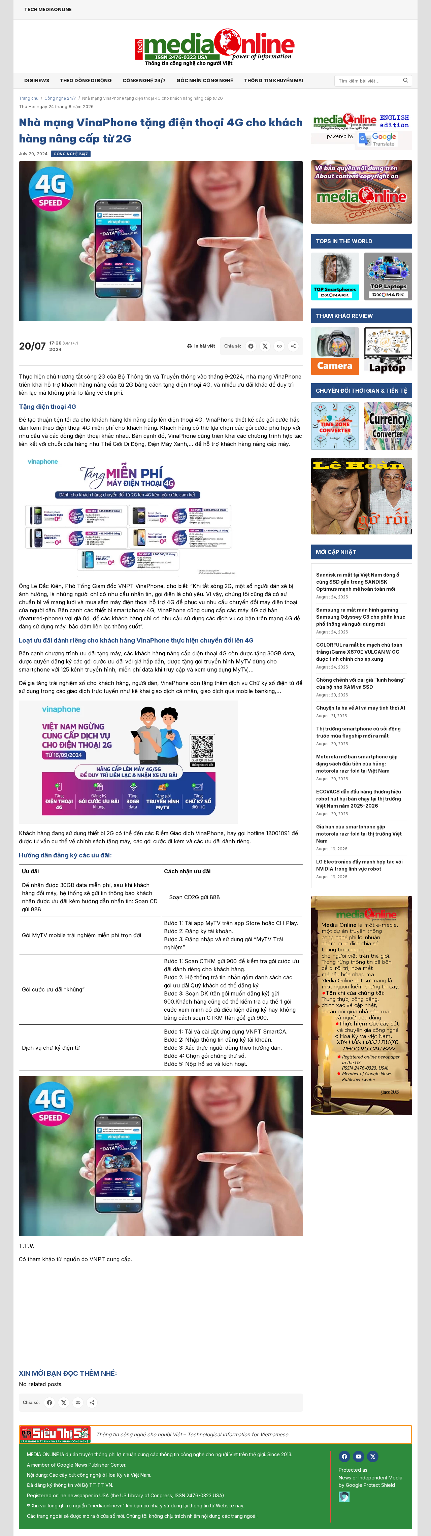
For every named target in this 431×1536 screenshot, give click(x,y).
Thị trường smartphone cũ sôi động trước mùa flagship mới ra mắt (358, 732)
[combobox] (373, 81)
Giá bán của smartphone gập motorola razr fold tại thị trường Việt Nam (359, 834)
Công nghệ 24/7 (144, 80)
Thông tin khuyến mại (273, 80)
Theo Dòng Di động (86, 80)
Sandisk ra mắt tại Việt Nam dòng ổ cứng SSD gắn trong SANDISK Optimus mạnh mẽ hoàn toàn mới (357, 582)
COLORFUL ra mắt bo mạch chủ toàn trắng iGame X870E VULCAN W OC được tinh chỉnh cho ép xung (359, 652)
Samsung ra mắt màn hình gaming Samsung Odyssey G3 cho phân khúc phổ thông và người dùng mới (360, 617)
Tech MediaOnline (48, 9)
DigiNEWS (36, 80)
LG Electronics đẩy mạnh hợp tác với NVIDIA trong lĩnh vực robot (359, 865)
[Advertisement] (161, 1316)
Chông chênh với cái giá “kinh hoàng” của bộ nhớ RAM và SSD (360, 683)
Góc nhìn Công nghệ (204, 80)
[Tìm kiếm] (405, 81)
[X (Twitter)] (372, 1456)
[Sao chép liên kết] (279, 346)
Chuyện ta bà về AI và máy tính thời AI (360, 708)
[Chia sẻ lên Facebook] (251, 346)
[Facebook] (344, 1456)
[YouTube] (358, 1456)
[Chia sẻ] (293, 346)
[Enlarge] (294, 1085)
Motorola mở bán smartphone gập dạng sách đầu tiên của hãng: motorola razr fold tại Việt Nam (357, 764)
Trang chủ (28, 98)
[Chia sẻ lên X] (265, 346)
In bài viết (204, 346)
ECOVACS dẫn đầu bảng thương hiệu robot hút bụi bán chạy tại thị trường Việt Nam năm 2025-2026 (358, 799)
